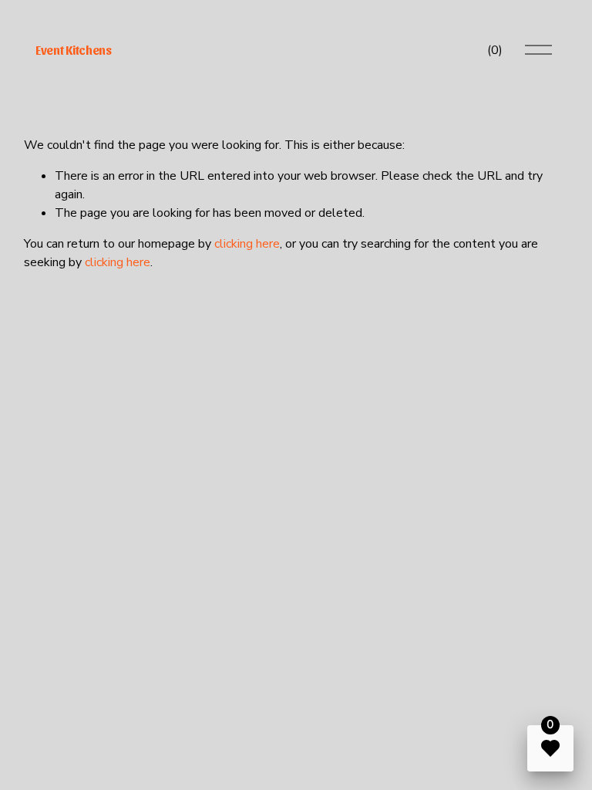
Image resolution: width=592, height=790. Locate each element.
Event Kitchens (73, 49)
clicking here (247, 243)
